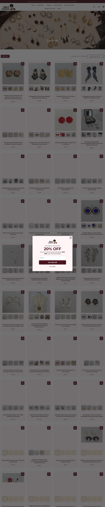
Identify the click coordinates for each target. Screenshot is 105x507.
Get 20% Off (52, 262)
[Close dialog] (70, 238)
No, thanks (52, 266)
